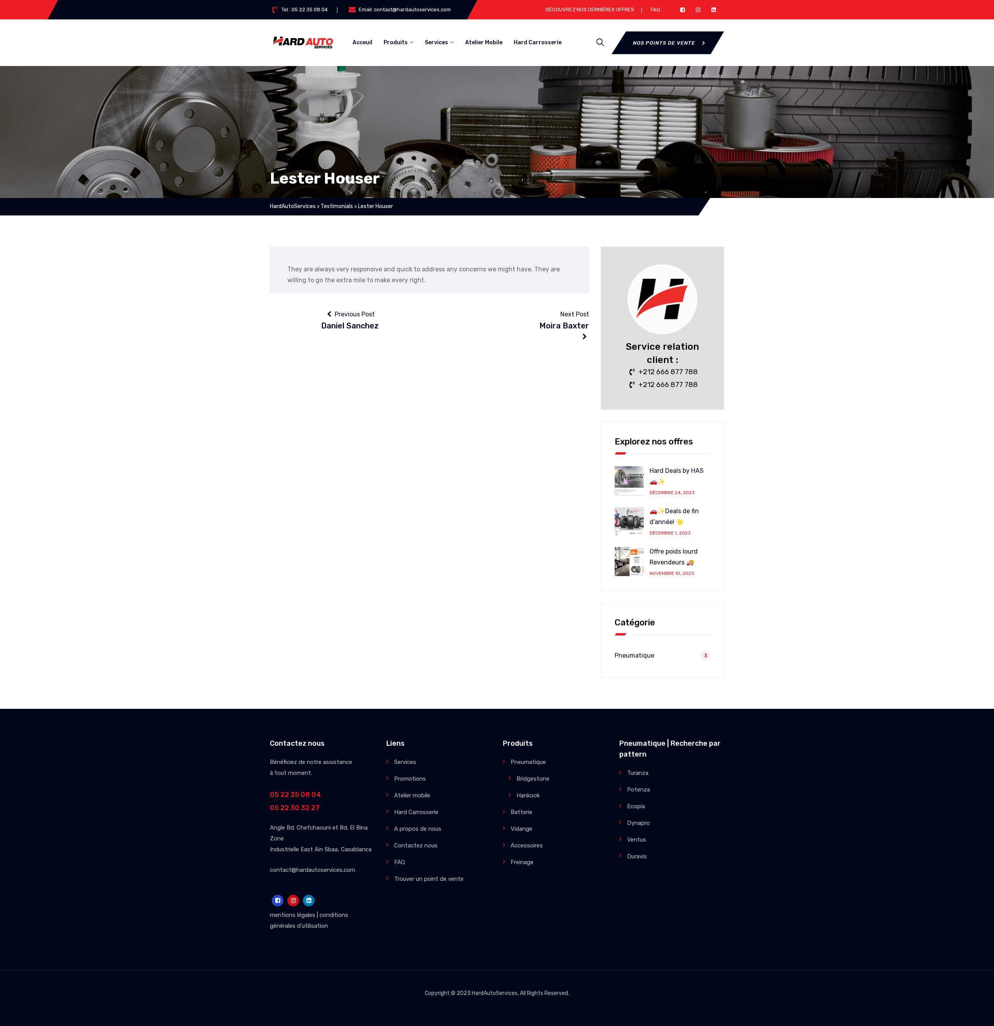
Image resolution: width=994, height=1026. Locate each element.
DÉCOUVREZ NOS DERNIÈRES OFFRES (590, 9)
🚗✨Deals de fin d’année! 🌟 (674, 516)
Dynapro (638, 822)
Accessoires (527, 845)
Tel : (305, 9)
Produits (396, 42)
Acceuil (362, 42)
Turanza (637, 772)
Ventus (636, 839)
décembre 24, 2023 (672, 492)
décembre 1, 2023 (670, 533)
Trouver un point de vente (429, 878)
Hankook (528, 795)
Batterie (521, 812)
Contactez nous (416, 845)
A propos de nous (417, 828)
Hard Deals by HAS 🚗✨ (677, 476)
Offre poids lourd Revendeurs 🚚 (674, 557)
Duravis (637, 856)
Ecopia (636, 806)
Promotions (410, 778)
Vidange (521, 828)
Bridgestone (532, 778)
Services (436, 42)
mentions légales (292, 914)
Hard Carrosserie (537, 42)
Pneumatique (634, 655)
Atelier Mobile (483, 42)
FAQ (655, 9)
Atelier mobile (412, 795)
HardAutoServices (495, 993)
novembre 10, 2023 (672, 573)
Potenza (638, 789)
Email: (405, 9)
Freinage (522, 862)
